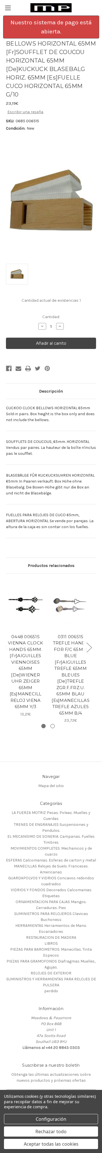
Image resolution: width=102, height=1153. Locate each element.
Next (89, 647)
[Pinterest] (47, 368)
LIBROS (51, 943)
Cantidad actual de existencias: (51, 300)
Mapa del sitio (51, 785)
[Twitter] (38, 368)
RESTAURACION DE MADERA (51, 937)
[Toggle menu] (8, 8)
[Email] (18, 368)
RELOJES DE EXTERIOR (51, 973)
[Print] (28, 368)
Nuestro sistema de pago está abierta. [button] (51, 27)
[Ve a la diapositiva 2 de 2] (52, 726)
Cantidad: (51, 316)
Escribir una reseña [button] (25, 112)
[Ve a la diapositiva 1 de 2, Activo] (43, 726)
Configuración (51, 1119)
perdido (51, 991)
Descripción (51, 391)
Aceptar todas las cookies (51, 1144)
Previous (7, 647)
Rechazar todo (51, 1131)
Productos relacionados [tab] (51, 565)
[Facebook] (9, 368)
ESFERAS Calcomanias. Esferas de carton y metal (51, 860)
